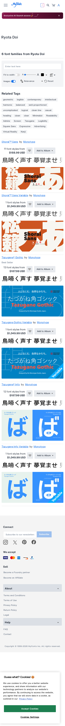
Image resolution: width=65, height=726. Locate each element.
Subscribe (44, 534)
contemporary (34, 99)
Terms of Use (10, 600)
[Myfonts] (16, 6)
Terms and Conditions (14, 595)
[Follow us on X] (16, 542)
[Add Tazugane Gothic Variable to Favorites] (30, 331)
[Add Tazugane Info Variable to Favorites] (30, 455)
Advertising (39, 126)
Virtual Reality (10, 132)
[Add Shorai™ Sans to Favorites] (29, 151)
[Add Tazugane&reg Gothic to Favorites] (29, 269)
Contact (7, 634)
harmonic (7, 105)
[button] (44, 75)
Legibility (42, 121)
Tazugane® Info (11, 384)
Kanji (23, 132)
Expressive (25, 126)
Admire (6, 121)
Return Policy (10, 610)
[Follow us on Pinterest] (25, 542)
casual (48, 110)
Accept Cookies (29, 708)
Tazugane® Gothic (12, 257)
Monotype (29, 141)
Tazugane (29, 121)
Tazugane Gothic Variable (17, 322)
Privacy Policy (10, 605)
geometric (8, 99)
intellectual (50, 99)
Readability (51, 115)
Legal (6, 614)
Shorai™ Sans (10, 141)
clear (26, 115)
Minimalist (37, 115)
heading (7, 115)
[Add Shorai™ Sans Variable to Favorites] (30, 204)
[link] (53, 5)
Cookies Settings (30, 717)
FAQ (5, 629)
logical (24, 110)
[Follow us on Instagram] (6, 542)
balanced (20, 105)
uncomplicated (10, 110)
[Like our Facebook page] (35, 542)
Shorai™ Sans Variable (15, 195)
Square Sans (9, 126)
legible (20, 99)
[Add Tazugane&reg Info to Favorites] (29, 393)
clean (17, 115)
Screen (17, 121)
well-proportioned (38, 105)
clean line (36, 110)
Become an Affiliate (13, 577)
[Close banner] (59, 15)
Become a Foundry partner (16, 572)
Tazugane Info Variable (15, 446)
